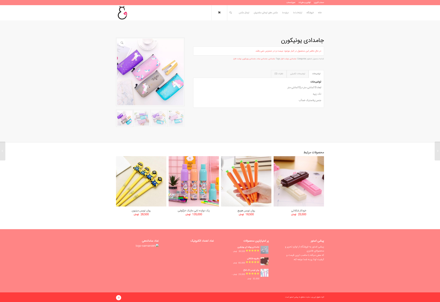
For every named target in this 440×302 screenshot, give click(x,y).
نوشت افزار (285, 58)
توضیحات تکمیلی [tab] (297, 74)
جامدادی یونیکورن (249, 58)
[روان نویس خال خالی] (437, 151)
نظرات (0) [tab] (278, 74)
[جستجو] (230, 12)
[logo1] (122, 12)
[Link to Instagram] (118, 297)
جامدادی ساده (262, 58)
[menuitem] (318, 2)
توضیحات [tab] (316, 74)
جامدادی (293, 58)
